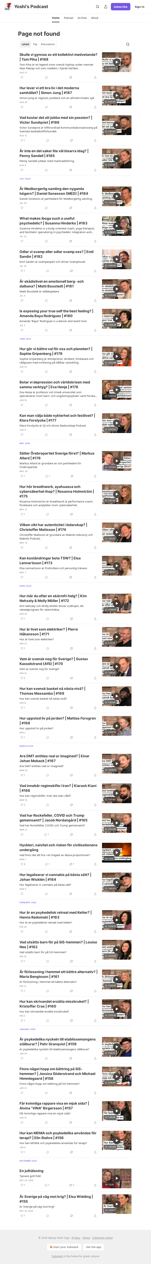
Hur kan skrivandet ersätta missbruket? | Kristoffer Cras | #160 (54, 1003)
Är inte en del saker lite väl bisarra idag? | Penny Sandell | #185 (54, 153)
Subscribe (120, 6)
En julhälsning (31, 1171)
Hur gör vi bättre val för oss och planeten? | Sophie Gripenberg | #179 (56, 351)
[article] (75, 66)
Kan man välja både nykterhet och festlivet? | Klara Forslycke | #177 (57, 418)
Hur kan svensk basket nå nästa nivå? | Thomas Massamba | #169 (52, 691)
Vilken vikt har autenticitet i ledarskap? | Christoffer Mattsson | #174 (53, 527)
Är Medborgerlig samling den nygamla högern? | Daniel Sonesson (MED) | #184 (54, 191)
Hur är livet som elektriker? (37, 639)
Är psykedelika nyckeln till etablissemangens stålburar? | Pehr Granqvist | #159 (58, 1041)
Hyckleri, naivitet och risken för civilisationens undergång (59, 847)
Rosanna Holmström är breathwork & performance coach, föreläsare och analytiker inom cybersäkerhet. (56, 503)
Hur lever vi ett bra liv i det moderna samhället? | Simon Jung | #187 (49, 90)
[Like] (22, 77)
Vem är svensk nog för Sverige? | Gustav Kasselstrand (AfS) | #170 (54, 661)
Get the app (93, 1247)
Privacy (76, 1237)
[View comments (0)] (46, 77)
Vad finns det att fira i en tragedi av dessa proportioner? (55, 855)
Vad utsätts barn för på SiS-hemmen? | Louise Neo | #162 (58, 944)
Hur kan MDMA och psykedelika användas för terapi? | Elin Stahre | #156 (58, 1135)
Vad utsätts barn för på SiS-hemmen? (43, 952)
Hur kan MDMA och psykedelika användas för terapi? (53, 1143)
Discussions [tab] (48, 44)
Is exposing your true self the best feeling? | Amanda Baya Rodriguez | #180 (56, 313)
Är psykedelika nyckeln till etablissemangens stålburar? (54, 1049)
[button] (56, 17)
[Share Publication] (105, 6)
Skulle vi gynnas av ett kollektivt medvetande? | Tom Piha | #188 (58, 57)
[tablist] (38, 44)
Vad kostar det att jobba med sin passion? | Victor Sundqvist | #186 (56, 120)
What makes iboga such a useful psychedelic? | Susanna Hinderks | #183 (53, 220)
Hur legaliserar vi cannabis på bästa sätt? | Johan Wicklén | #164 (55, 877)
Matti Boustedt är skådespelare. (40, 291)
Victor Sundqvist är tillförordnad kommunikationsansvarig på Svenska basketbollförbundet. (58, 129)
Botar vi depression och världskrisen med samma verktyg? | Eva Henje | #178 (55, 384)
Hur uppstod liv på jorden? (36, 728)
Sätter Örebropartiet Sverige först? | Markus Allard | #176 (57, 455)
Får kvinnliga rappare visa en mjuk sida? (45, 1113)
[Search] (97, 6)
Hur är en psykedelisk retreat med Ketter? (46, 922)
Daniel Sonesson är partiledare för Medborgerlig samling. (56, 198)
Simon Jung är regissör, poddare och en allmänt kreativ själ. (57, 98)
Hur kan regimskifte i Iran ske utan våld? (45, 795)
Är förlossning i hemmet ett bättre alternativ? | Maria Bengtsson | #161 (59, 974)
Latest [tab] (25, 44)
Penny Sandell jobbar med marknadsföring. (47, 161)
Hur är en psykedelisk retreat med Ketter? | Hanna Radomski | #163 (56, 914)
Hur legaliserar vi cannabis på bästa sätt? (45, 884)
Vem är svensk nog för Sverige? (39, 669)
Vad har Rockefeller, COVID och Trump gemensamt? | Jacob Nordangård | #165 (53, 817)
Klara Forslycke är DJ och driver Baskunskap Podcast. (53, 425)
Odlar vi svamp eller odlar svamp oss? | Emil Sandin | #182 (57, 254)
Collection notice (102, 1237)
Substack (57, 1256)
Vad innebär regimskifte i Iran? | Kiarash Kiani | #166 (58, 788)
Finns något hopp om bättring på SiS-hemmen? (50, 1083)
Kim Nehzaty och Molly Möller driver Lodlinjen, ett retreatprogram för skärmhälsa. (51, 607)
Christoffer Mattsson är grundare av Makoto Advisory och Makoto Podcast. (56, 536)
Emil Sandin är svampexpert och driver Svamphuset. (53, 261)
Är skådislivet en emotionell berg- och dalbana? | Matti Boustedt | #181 (52, 283)
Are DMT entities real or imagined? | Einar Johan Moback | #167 (54, 758)
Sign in (139, 6)
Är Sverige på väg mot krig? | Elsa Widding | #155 (56, 1199)
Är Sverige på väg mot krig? (37, 1206)
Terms (86, 1237)
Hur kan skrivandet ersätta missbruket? (44, 1011)
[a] (116, 62)
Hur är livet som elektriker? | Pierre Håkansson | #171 (49, 631)
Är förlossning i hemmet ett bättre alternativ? (48, 982)
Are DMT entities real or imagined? (42, 766)
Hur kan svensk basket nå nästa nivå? (43, 698)
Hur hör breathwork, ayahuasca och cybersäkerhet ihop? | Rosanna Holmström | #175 (57, 491)
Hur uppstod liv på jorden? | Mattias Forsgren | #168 (58, 720)
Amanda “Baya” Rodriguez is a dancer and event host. (53, 321)
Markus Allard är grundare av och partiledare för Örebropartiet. (50, 465)
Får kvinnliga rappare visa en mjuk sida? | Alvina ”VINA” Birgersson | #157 (54, 1105)
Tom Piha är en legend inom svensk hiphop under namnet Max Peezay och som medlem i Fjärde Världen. (56, 66)
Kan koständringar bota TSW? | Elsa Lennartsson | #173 (50, 560)
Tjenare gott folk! (30, 1176)
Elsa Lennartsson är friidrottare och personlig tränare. (53, 568)
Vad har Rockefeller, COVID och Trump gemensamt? (52, 825)
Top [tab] (35, 44)
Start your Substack (65, 1247)
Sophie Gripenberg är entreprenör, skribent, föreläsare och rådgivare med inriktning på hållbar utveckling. (57, 360)
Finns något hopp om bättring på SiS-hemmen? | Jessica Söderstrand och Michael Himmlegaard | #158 (57, 1074)
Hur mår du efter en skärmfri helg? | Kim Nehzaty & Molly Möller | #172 (53, 598)
